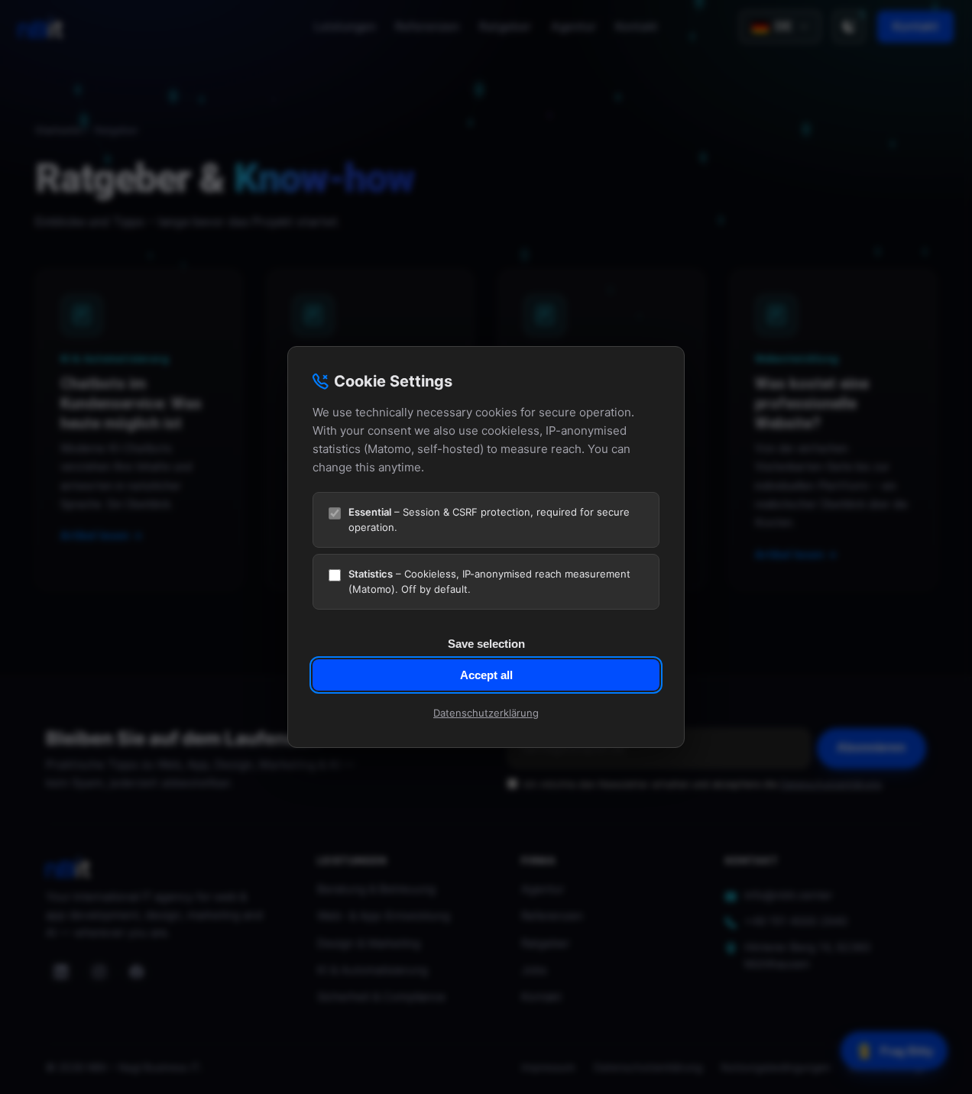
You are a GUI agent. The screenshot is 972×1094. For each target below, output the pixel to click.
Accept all (486, 674)
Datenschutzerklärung (486, 713)
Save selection (486, 643)
